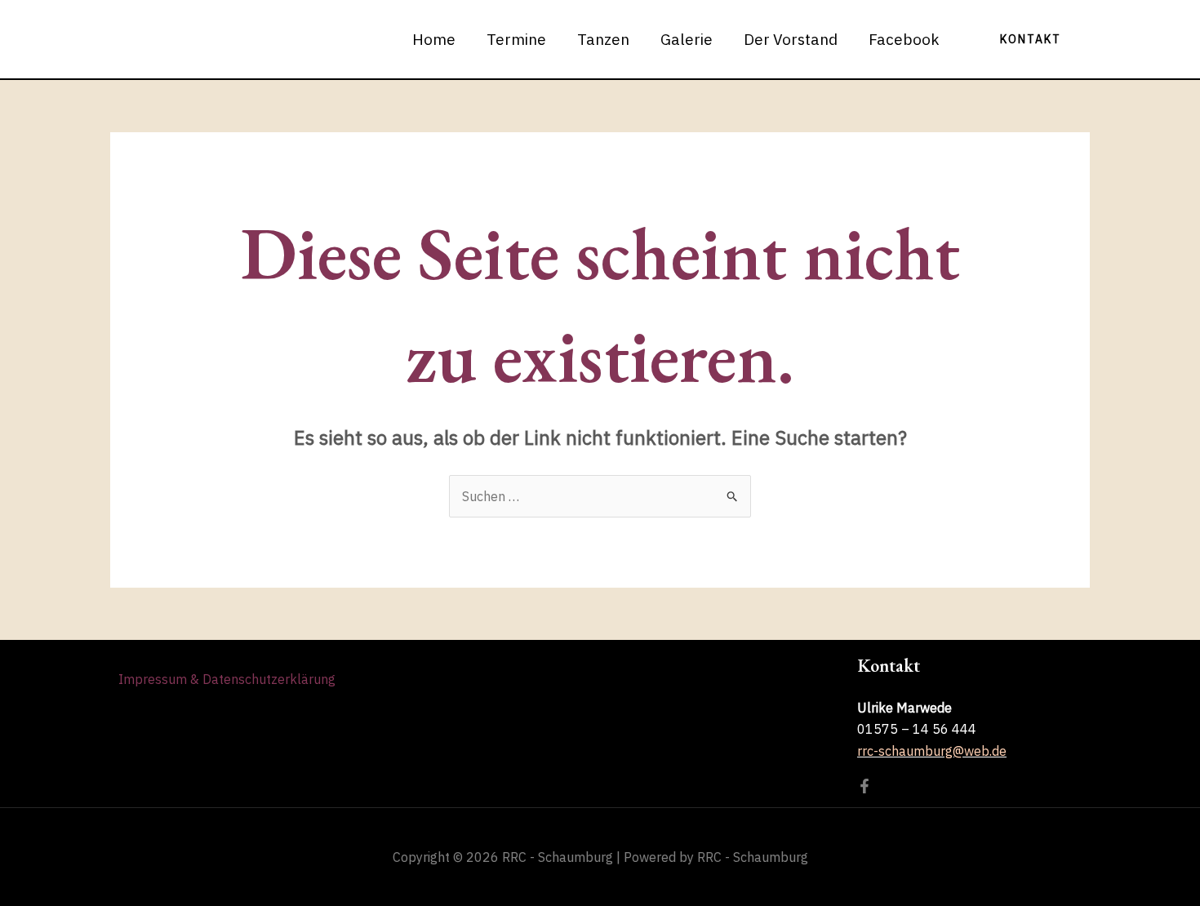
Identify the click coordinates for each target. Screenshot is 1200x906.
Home (434, 39)
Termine (516, 39)
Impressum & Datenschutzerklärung (227, 679)
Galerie (686, 39)
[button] (1030, 39)
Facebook (904, 39)
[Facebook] (864, 786)
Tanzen (603, 39)
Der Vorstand (791, 39)
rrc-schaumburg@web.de (932, 751)
